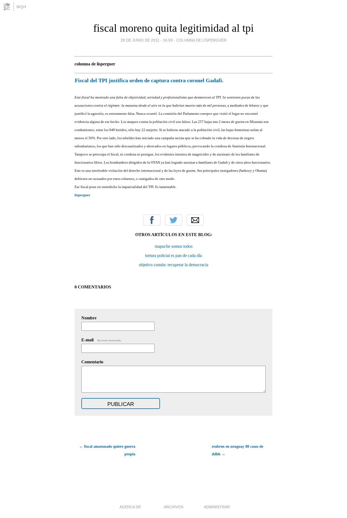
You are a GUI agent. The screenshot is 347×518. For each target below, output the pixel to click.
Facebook (151, 220)
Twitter (173, 220)
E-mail (101, 340)
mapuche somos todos (173, 246)
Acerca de (130, 507)
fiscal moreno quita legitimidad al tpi (173, 28)
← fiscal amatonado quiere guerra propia (107, 450)
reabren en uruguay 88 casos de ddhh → (237, 450)
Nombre (89, 318)
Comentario (92, 362)
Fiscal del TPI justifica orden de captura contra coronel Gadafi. (149, 80)
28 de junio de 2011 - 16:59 (147, 40)
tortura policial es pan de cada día (173, 255)
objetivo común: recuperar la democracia (173, 264)
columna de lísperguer (201, 40)
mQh (21, 7)
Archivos (173, 507)
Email (195, 220)
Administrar (217, 507)
